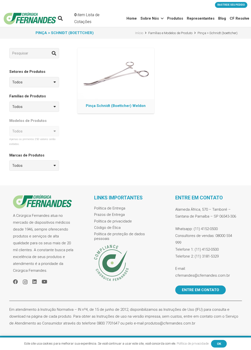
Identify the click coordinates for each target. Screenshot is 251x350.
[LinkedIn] (34, 281)
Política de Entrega (109, 208)
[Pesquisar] (54, 53)
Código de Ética (107, 227)
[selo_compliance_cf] (125, 263)
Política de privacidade (113, 221)
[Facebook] (15, 281)
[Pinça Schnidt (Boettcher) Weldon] (115, 81)
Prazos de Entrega (109, 214)
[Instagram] (25, 282)
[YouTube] (44, 281)
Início (139, 33)
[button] (60, 18)
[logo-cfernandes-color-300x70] (30, 18)
